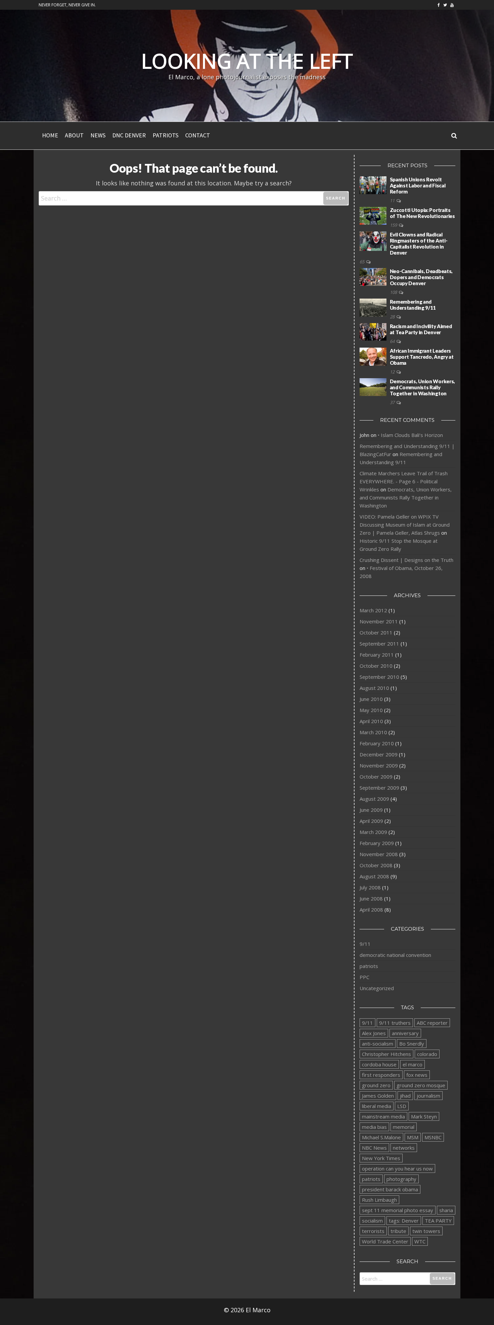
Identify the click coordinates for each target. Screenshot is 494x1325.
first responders (381, 1074)
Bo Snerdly (411, 1043)
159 (394, 225)
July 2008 (370, 887)
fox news (416, 1074)
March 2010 (373, 732)
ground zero (376, 1085)
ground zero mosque (421, 1085)
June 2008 (371, 898)
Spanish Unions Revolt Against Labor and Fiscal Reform (418, 185)
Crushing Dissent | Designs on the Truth (406, 560)
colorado (427, 1054)
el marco (412, 1064)
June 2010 (371, 699)
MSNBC (433, 1137)
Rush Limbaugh (379, 1199)
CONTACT (197, 135)
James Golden (378, 1095)
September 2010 (379, 676)
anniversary (405, 1033)
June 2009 (371, 809)
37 (393, 402)
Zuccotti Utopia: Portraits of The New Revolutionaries (422, 213)
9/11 (365, 943)
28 (393, 317)
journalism (428, 1095)
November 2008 (379, 854)
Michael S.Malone (381, 1137)
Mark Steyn (424, 1116)
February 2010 (377, 743)
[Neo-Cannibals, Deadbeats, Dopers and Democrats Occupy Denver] (373, 276)
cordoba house (379, 1064)
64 (393, 341)
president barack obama (390, 1189)
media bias (374, 1126)
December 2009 (379, 754)
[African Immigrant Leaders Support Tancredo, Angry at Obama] (373, 356)
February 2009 (377, 843)
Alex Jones (374, 1033)
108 (394, 292)
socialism (372, 1220)
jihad (405, 1095)
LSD (401, 1106)
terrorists (373, 1231)
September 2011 (379, 643)
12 (393, 372)
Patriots (165, 135)
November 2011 (379, 621)
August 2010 (374, 687)
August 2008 (374, 876)
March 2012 (373, 610)
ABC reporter (432, 1022)
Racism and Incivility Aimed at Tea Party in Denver (421, 329)
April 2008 (371, 909)
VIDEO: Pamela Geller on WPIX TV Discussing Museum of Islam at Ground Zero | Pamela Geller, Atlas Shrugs (405, 524)
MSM (412, 1137)
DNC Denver (129, 135)
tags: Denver (404, 1220)
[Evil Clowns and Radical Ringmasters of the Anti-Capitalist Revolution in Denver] (373, 240)
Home (50, 135)
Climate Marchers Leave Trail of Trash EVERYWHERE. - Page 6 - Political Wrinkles (404, 481)
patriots (369, 966)
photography (401, 1179)
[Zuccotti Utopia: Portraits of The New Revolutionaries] (373, 215)
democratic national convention (395, 955)
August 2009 (374, 798)
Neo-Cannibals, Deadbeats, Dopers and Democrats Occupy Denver (421, 277)
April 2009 (371, 821)
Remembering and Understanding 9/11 (413, 305)
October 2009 (376, 776)
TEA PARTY (438, 1220)
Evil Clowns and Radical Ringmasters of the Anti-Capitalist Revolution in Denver (419, 243)
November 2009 (379, 765)
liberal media (376, 1106)
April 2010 (371, 721)
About (74, 135)
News (98, 135)
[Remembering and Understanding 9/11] (373, 307)
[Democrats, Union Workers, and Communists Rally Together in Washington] (373, 386)
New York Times (381, 1158)
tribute (398, 1231)
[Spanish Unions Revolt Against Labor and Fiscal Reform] (373, 184)
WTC (419, 1241)
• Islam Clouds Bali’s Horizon (410, 435)
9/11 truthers (395, 1022)
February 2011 (377, 654)
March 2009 (373, 832)
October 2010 (376, 665)
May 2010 (371, 710)
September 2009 (379, 787)
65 (362, 262)
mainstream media (383, 1116)
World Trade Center (385, 1241)
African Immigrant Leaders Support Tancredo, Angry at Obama (422, 357)
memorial (403, 1126)
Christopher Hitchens (386, 1054)
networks (404, 1147)
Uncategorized (377, 988)
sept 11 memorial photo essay (397, 1210)
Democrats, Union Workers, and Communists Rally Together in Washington (422, 387)
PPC (364, 977)
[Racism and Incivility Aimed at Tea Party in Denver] (373, 331)
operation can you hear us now (397, 1168)
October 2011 (376, 632)
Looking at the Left (247, 61)
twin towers (426, 1231)
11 (393, 200)
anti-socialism (377, 1043)
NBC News (374, 1147)
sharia (446, 1210)
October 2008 (376, 865)
